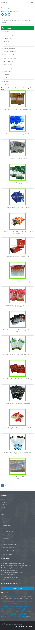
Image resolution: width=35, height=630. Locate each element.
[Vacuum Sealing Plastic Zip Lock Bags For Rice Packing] (17, 417)
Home (4, 19)
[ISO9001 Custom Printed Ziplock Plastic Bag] (17, 197)
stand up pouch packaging (14, 596)
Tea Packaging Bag (8, 61)
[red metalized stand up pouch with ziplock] (17, 246)
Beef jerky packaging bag (23, 606)
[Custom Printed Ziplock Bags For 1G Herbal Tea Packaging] (17, 368)
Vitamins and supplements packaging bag (12, 610)
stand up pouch (6, 525)
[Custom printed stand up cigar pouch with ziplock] (17, 172)
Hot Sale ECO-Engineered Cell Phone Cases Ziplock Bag (18, 354)
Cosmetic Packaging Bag (10, 51)
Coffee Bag (6, 74)
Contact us (5, 510)
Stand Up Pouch (7, 38)
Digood (19, 624)
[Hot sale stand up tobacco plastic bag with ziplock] (17, 99)
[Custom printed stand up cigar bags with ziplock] (17, 123)
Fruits (22, 603)
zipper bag (5, 522)
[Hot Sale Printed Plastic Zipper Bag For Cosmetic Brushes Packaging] (17, 442)
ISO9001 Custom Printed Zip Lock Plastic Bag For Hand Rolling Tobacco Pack (18, 232)
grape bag (5, 519)
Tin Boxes (6, 81)
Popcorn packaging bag (7, 608)
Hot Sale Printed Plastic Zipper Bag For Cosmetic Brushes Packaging (18, 453)
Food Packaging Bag (9, 45)
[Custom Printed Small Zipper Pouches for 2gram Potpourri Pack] (17, 319)
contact (30, 626)
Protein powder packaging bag (22, 608)
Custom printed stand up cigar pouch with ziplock (18, 183)
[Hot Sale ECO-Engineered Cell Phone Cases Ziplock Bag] (17, 344)
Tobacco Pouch (7, 71)
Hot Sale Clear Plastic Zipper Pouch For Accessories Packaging (18, 477)
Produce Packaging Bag (9, 48)
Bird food (22, 615)
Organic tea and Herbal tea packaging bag (14, 613)
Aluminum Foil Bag (8, 35)
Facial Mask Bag (8, 68)
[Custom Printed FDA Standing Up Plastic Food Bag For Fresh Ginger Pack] (17, 295)
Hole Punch (6, 78)
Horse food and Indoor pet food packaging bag (13, 616)
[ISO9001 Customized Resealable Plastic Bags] (17, 393)
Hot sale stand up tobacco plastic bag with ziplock (18, 109)
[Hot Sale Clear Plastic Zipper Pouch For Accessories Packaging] (17, 466)
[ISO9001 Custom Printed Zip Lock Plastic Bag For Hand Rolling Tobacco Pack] (17, 221)
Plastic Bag (6, 31)
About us (4, 504)
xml (10, 624)
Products (4, 502)
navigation (4, 2)
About (18, 626)
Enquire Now (17, 588)
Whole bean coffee (28, 610)
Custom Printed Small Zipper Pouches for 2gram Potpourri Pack (18, 330)
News (3, 507)
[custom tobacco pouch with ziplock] (17, 148)
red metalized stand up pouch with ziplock (18, 256)
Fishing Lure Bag (8, 64)
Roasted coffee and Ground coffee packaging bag (14, 611)
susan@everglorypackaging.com (13, 8)
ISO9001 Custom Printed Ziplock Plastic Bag (18, 207)
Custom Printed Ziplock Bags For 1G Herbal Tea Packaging (18, 379)
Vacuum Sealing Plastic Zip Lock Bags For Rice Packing (18, 428)
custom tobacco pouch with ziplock (18, 158)
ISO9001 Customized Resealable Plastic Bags (18, 403)
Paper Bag (6, 84)
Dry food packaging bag (16, 600)
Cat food (17, 615)
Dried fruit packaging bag (10, 606)
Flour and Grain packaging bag (12, 603)
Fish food (27, 615)
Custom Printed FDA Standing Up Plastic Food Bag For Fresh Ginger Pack (18, 306)
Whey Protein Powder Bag (10, 58)
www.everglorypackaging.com (13, 579)
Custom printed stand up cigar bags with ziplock (18, 134)
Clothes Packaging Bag (9, 55)
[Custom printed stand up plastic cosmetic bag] (17, 270)
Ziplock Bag (6, 41)
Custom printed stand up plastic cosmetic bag (18, 281)
